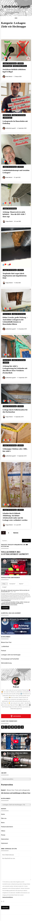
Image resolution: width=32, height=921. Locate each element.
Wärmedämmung (6, 663)
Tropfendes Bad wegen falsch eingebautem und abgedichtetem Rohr (14, 276)
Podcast (3, 650)
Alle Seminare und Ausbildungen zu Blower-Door (15, 793)
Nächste (15, 533)
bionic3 (3, 790)
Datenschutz (5, 839)
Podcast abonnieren (7, 826)
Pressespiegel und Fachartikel (10, 659)
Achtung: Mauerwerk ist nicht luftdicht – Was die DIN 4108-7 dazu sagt (14, 214)
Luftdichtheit (20, 63)
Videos (3, 831)
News (3, 822)
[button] (16, 18)
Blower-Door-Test (6, 115)
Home (3, 814)
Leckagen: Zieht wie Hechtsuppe (9, 63)
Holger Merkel (9, 221)
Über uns (3, 818)
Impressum (4, 843)
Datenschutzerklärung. (6, 600)
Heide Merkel (9, 76)
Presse (3, 835)
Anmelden (5, 607)
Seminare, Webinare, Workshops (19, 65)
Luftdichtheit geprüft (16, 6)
